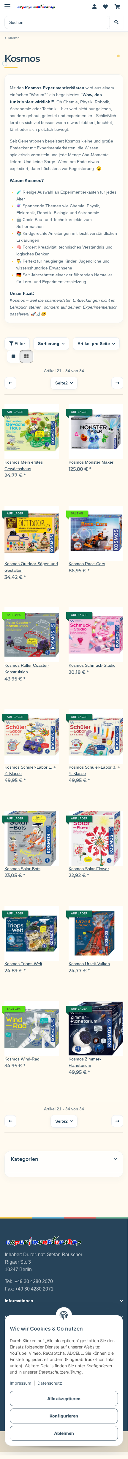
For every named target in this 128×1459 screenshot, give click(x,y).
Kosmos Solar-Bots (22, 868)
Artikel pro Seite (94, 343)
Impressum (20, 1383)
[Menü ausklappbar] (7, 3)
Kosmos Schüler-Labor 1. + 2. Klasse (30, 770)
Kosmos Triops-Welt (23, 963)
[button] (94, 6)
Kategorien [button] (24, 1159)
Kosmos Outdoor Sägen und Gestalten (31, 567)
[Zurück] (10, 383)
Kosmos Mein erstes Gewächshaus (23, 465)
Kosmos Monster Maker (91, 462)
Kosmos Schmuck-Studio (92, 665)
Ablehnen (64, 1433)
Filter (19, 343)
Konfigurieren (64, 1415)
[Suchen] (116, 22)
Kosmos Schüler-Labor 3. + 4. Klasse (94, 770)
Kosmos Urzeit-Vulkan (89, 963)
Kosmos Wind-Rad (21, 1059)
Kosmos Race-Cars (87, 563)
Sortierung (48, 343)
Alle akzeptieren (63, 1398)
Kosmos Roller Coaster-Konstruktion (26, 668)
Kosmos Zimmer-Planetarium (85, 1062)
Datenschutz (49, 1383)
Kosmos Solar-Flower (89, 868)
